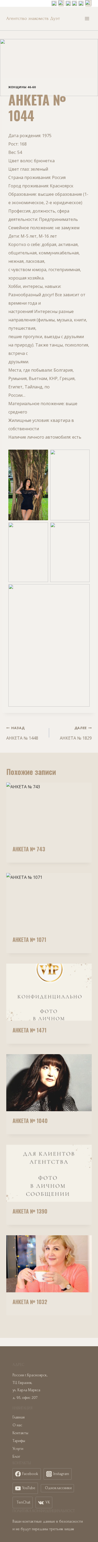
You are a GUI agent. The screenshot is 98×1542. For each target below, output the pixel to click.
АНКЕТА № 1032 (30, 1302)
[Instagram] (61, 3)
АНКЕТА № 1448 (22, 733)
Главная (19, 1417)
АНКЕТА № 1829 (76, 733)
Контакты (20, 1433)
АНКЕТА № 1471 (30, 1030)
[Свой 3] (88, 3)
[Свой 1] (74, 3)
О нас (17, 1425)
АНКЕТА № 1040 (30, 1121)
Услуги (18, 1448)
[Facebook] (54, 3)
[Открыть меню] (87, 18)
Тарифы (19, 1441)
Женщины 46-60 (22, 87)
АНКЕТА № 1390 (30, 1211)
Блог (16, 1456)
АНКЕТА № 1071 (29, 939)
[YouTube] (81, 3)
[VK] (68, 3)
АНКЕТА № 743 (29, 849)
